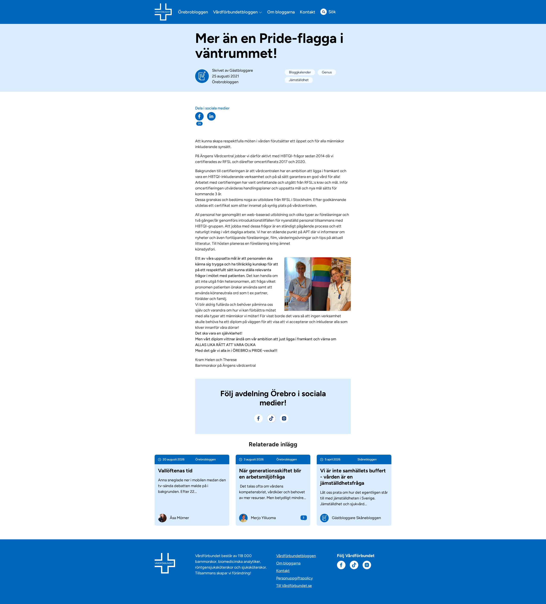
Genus (327, 72)
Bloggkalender (300, 72)
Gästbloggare (241, 70)
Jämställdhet (299, 80)
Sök (332, 11)
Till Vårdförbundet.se (294, 585)
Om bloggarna (281, 12)
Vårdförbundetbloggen (236, 12)
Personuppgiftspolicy (294, 578)
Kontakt (307, 12)
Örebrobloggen (193, 12)
